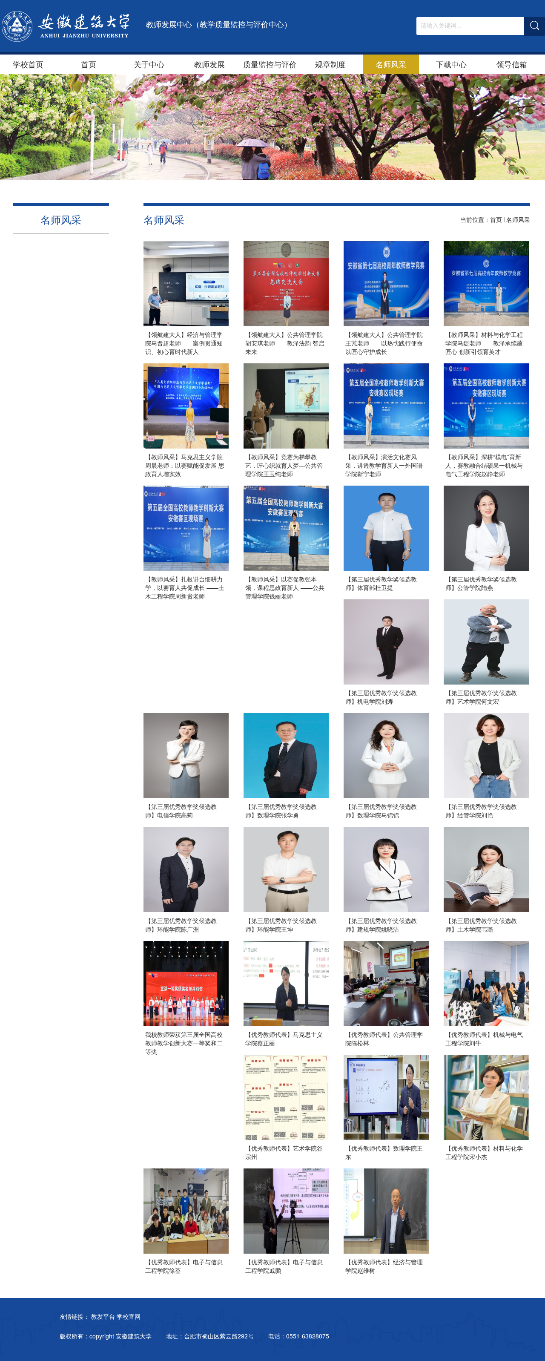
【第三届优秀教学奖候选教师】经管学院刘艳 (481, 810)
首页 (88, 64)
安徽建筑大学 (134, 1336)
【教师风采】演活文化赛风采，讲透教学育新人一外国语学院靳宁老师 (384, 465)
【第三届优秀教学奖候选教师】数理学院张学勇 (281, 810)
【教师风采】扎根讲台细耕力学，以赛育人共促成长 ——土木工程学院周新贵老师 (184, 587)
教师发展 (209, 64)
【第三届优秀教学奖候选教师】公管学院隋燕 (481, 583)
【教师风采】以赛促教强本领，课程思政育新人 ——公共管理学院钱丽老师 (284, 587)
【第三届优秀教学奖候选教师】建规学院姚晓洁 (381, 924)
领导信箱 (511, 64)
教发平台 (103, 1316)
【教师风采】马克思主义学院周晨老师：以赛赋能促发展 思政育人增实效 (184, 465)
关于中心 (149, 64)
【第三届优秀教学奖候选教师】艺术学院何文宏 (481, 696)
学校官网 (129, 1316)
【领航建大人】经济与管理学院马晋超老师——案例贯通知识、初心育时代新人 (184, 343)
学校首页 (28, 64)
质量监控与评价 (270, 64)
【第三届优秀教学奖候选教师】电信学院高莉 (181, 810)
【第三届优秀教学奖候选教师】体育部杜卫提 (381, 583)
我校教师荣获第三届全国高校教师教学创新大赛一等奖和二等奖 (184, 1043)
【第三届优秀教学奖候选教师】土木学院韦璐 (481, 924)
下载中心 (451, 64)
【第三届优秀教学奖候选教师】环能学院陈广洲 (181, 924)
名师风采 (391, 64)
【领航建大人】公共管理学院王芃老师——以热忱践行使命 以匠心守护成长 (384, 343)
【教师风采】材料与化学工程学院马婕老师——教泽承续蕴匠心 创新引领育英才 (484, 343)
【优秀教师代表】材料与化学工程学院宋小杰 (484, 1152)
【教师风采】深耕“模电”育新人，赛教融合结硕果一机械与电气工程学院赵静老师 (484, 465)
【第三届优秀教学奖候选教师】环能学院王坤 (281, 924)
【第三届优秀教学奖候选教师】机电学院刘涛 (381, 696)
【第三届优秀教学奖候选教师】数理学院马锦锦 (381, 810)
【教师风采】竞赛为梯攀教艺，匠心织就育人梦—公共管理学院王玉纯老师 (284, 465)
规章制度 (330, 64)
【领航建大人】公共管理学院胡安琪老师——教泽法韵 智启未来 (284, 343)
